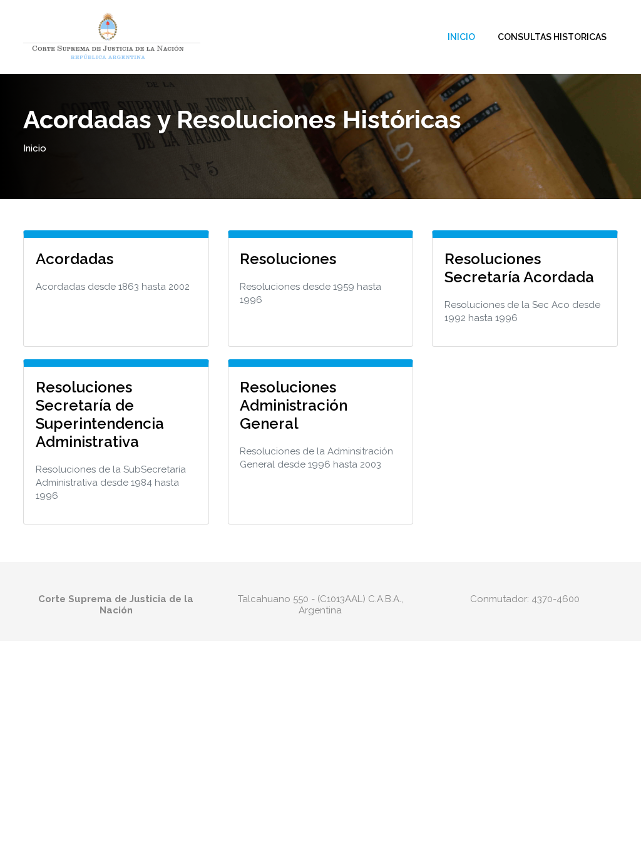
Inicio (461, 37)
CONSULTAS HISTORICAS (552, 37)
